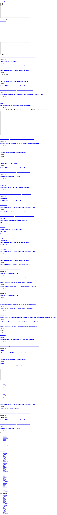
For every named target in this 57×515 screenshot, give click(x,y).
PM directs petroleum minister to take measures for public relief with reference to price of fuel (18, 277)
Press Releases (5, 31)
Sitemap (4, 440)
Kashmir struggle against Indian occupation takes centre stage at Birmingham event (16, 211)
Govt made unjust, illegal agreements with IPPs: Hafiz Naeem (12, 365)
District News (3, 185)
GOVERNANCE (3, 240)
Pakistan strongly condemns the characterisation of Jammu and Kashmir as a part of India (17, 57)
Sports (4, 30)
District (4, 35)
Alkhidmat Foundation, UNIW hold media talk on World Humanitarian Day (14, 147)
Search (1, 3)
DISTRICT (2, 213)
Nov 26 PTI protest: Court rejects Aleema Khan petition (11, 200)
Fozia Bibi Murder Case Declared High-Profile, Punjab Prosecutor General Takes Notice (17, 216)
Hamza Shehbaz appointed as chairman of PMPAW (10, 176)
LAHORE (2, 337)
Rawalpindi (5, 36)
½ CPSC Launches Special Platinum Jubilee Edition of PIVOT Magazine (14, 81)
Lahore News (3, 335)
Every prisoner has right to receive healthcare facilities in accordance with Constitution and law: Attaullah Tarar (21, 94)
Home (4, 435)
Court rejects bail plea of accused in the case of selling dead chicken (13, 152)
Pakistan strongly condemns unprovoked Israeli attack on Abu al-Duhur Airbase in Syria (17, 76)
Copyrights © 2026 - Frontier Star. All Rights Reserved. (10, 448)
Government (5, 22)
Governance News (3, 205)
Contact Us (5, 437)
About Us (4, 436)
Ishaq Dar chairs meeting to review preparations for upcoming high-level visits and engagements (18, 326)
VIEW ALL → (3, 249)
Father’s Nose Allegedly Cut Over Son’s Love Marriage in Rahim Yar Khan (14, 187)
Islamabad (4, 33)
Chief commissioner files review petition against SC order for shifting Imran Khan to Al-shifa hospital (19, 321)
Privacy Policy (5, 438)
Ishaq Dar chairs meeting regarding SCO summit (9, 61)
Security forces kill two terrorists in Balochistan (9, 233)
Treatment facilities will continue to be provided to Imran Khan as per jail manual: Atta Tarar (18, 286)
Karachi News (3, 191)
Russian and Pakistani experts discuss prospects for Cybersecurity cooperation (15, 65)
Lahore (4, 34)
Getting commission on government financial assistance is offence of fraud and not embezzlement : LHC (19, 143)
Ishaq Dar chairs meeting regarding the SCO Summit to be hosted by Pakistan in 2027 (16, 282)
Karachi (4, 37)
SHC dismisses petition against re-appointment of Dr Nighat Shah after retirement (15, 105)
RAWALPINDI (3, 231)
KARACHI (2, 222)
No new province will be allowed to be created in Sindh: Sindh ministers (13, 220)
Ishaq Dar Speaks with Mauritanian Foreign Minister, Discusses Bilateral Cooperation (16, 90)
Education (4, 387)
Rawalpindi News (3, 198)
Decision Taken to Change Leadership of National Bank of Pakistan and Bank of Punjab (17, 139)
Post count (4, 439)
